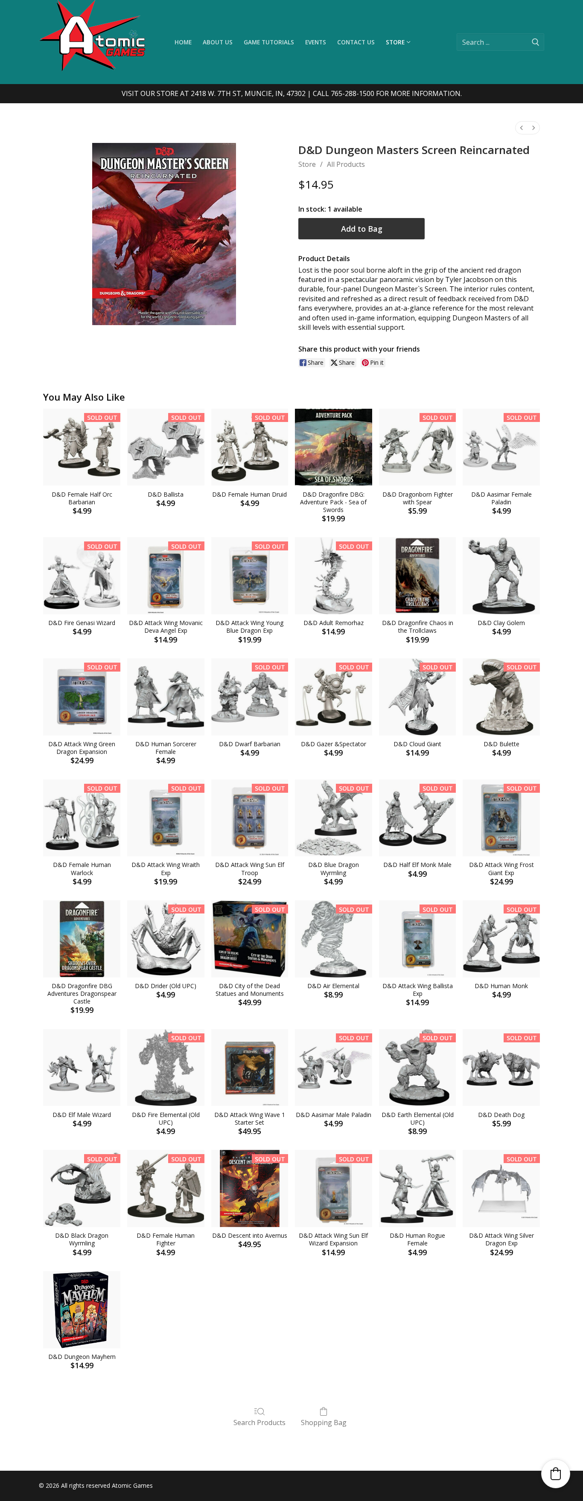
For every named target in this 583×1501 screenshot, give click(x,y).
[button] (555, 1473)
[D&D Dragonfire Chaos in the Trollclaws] (417, 575)
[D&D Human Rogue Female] (417, 1188)
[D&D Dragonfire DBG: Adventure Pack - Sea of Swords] (333, 447)
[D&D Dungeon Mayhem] (81, 1309)
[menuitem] (522, 128)
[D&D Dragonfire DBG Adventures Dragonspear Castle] (81, 938)
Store (307, 164)
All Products (346, 164)
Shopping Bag (324, 1422)
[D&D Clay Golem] (501, 575)
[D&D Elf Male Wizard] (81, 1067)
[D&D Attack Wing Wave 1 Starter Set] (250, 1067)
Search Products (259, 1422)
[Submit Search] (535, 42)
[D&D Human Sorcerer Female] (165, 697)
